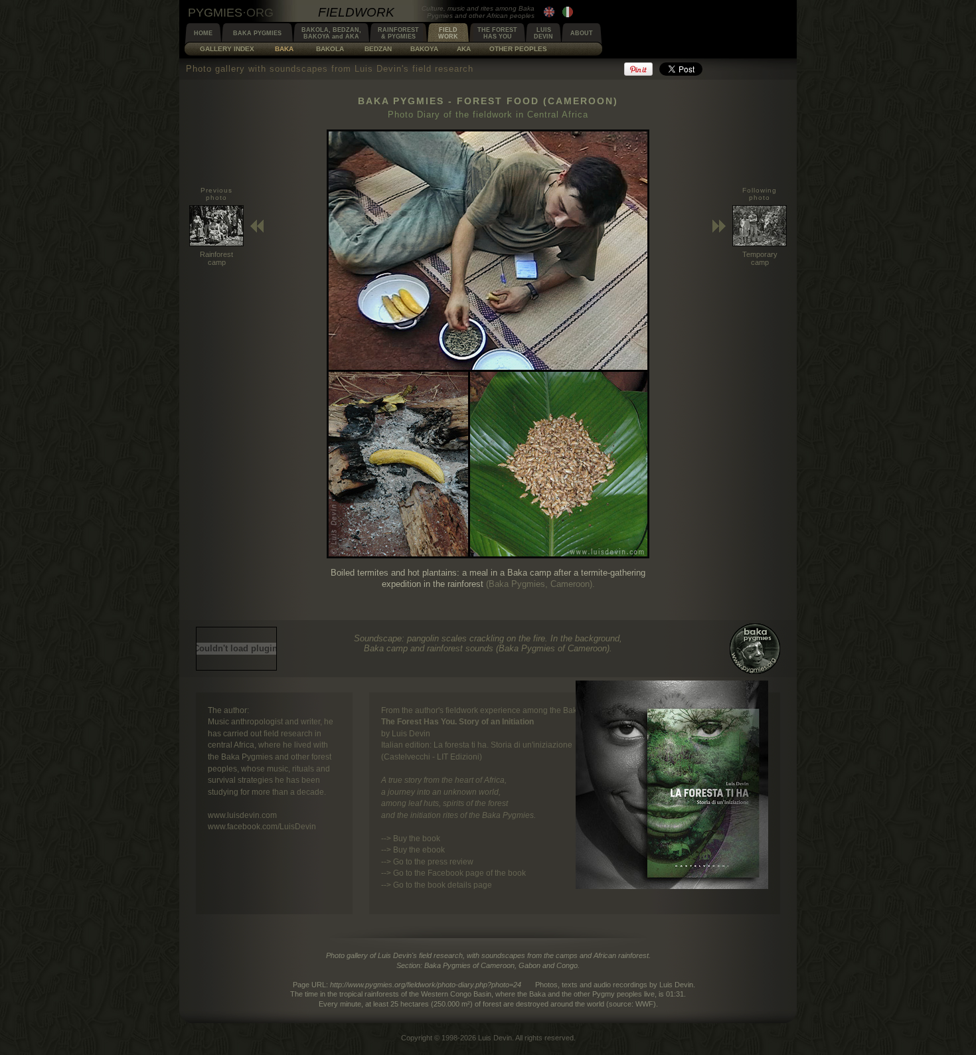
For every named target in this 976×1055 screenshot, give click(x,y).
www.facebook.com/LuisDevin (262, 826)
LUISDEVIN (543, 33)
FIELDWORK (448, 33)
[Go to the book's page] (672, 886)
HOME (203, 33)
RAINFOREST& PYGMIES (398, 33)
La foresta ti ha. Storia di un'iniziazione (503, 744)
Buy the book (416, 838)
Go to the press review (433, 861)
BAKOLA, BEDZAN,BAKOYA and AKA (331, 33)
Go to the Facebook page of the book (459, 872)
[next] (488, 555)
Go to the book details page (442, 884)
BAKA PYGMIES (257, 33)
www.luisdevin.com (242, 815)
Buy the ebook (419, 849)
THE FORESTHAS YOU (497, 33)
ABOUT (581, 33)
